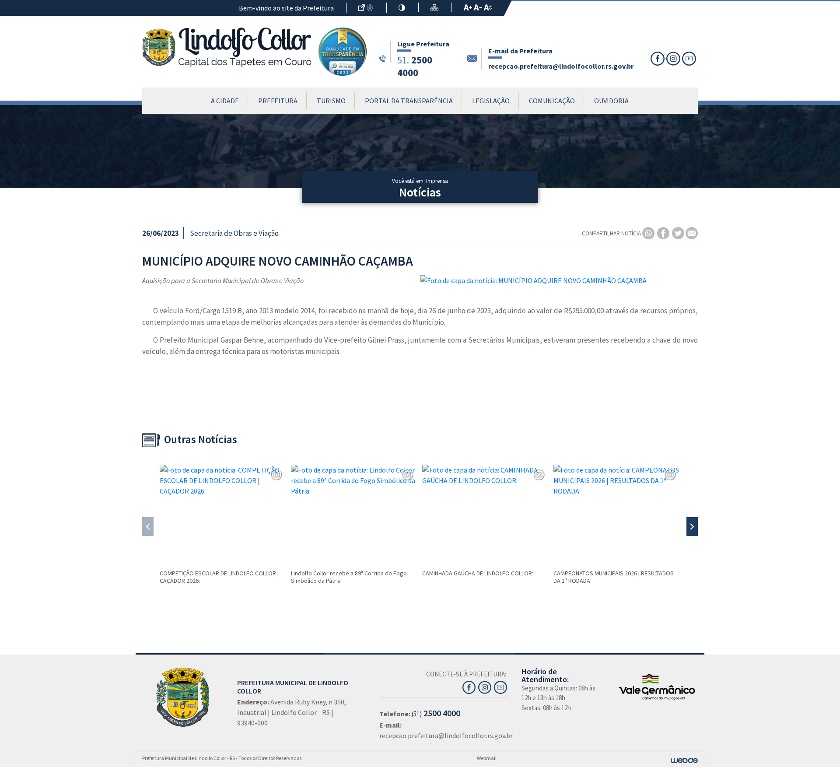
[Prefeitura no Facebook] (658, 59)
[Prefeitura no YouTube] (501, 686)
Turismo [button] (331, 100)
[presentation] (148, 526)
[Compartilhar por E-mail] (692, 233)
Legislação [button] (491, 100)
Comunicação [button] (552, 100)
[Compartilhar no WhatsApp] (649, 233)
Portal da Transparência (409, 100)
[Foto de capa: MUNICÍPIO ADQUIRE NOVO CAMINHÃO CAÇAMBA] (559, 280)
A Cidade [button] (225, 100)
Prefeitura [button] (278, 100)
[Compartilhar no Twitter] (679, 233)
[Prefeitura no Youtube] (690, 59)
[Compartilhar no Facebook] (664, 233)
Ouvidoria (611, 100)
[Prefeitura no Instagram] (674, 59)
